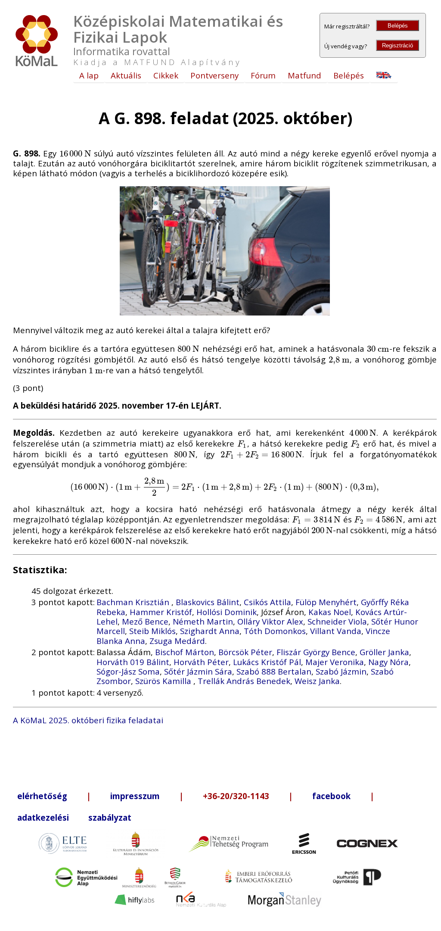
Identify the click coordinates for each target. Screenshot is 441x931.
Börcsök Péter (245, 652)
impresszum (135, 795)
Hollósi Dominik (226, 611)
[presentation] (75, 153)
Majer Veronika (334, 661)
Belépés (398, 25)
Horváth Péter (201, 661)
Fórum (263, 75)
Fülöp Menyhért (326, 602)
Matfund (304, 75)
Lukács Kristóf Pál (267, 661)
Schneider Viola (337, 621)
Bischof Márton (184, 652)
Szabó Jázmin (341, 671)
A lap (89, 75)
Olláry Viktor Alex (270, 621)
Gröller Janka (384, 652)
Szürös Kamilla (164, 680)
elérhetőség (42, 795)
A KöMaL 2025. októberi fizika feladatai (88, 720)
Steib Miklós (152, 630)
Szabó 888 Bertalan (273, 671)
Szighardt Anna (209, 630)
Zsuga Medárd (177, 640)
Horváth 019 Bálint (132, 661)
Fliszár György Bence (315, 652)
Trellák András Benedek (244, 680)
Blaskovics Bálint (207, 602)
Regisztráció (397, 45)
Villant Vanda (335, 630)
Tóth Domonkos (275, 630)
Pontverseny (214, 75)
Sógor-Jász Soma (128, 671)
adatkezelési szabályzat (74, 817)
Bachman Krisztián (133, 602)
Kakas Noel (329, 611)
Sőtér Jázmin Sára (198, 671)
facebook (331, 795)
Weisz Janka (317, 680)
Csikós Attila (267, 602)
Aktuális (126, 75)
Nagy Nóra (388, 661)
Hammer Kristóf (161, 611)
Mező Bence (145, 621)
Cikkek (165, 75)
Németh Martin (203, 621)
